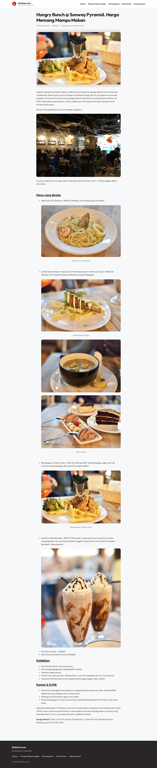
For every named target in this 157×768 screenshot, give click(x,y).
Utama (83, 4)
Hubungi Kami (139, 4)
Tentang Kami (114, 4)
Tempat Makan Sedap (97, 4)
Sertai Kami (126, 4)
